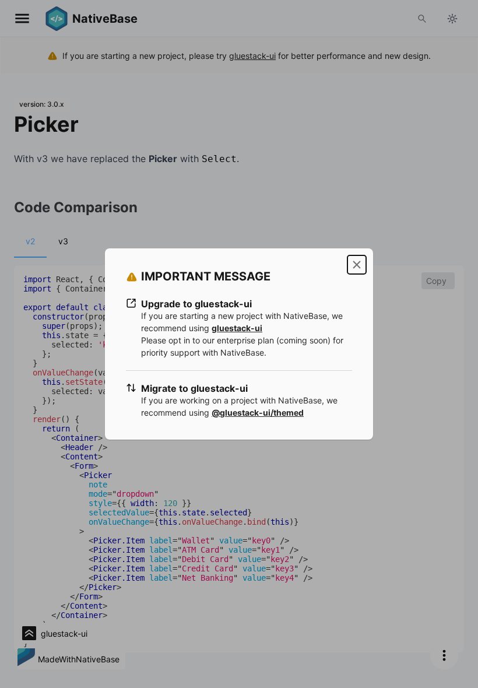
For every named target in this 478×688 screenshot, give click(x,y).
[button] (356, 264)
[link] (237, 328)
